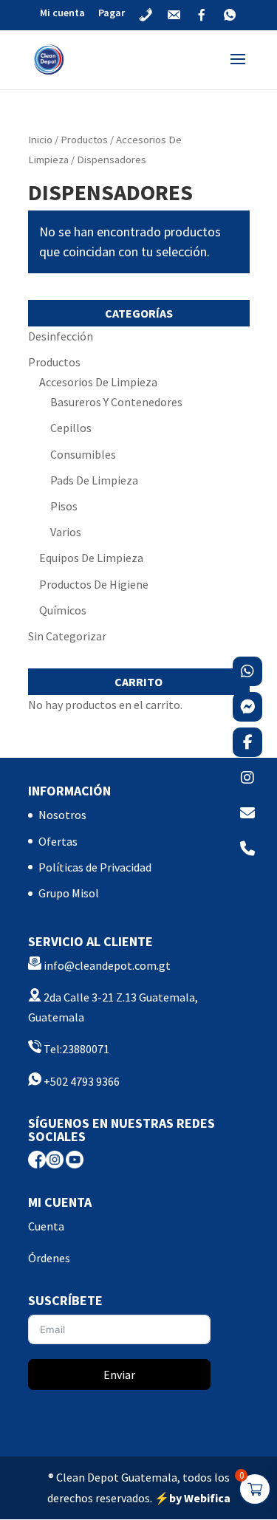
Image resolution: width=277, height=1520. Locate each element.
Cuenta (46, 1226)
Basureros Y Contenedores (116, 401)
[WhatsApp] (247, 671)
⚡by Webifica (192, 1497)
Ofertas (58, 841)
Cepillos (71, 427)
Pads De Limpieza (94, 480)
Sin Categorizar (67, 636)
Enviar (119, 1374)
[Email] (247, 813)
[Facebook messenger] (247, 707)
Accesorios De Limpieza (98, 381)
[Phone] (247, 848)
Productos (84, 139)
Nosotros (62, 814)
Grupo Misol (68, 893)
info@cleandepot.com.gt (107, 965)
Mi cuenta (62, 13)
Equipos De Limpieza (91, 557)
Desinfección (60, 336)
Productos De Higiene (93, 584)
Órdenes (49, 1257)
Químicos (62, 610)
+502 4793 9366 (80, 1081)
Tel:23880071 (75, 1048)
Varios (65, 531)
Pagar (111, 13)
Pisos (64, 506)
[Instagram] (247, 777)
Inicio (40, 139)
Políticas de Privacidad (94, 867)
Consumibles (83, 454)
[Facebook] (247, 742)
